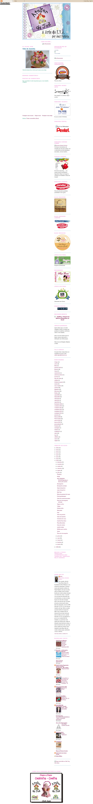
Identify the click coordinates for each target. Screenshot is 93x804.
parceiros (56, 415)
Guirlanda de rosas (61, 518)
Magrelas (56, 389)
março (59, 540)
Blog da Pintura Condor (62, 751)
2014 (57, 449)
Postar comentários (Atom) (33, 118)
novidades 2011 (58, 407)
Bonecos (56, 369)
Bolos (55, 365)
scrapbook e (57, 431)
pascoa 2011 (57, 420)
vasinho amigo (60, 527)
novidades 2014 (58, 413)
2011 (57, 456)
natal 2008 (56, 394)
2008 (57, 547)
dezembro (59, 462)
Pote (58, 512)
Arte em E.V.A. (59, 660)
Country (56, 376)
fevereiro (59, 542)
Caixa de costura (61, 525)
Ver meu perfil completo (61, 633)
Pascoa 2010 (57, 418)
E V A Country (59, 715)
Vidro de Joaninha (29, 49)
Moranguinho (60, 483)
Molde (58, 476)
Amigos (56, 362)
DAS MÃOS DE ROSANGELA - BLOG (61, 706)
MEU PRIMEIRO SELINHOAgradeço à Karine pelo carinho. (62, 480)
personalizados (57, 424)
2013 (57, 452)
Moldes (56, 393)
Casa (55, 371)
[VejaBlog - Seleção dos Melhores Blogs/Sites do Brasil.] (62, 318)
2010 (57, 458)
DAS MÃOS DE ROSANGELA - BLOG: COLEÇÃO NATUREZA (62, 718)
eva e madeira (57, 385)
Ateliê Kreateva (60, 732)
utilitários (56, 436)
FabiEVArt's (59, 741)
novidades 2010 (58, 405)
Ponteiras (56, 426)
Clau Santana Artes (60, 696)
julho (58, 472)
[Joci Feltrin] (55, 51)
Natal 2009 (57, 396)
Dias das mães (57, 378)
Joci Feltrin (56, 50)
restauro (56, 429)
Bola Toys (59, 492)
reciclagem (57, 427)
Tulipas (58, 506)
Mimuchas (56, 391)
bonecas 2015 (57, 367)
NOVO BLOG (59, 661)
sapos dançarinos (61, 490)
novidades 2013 (58, 411)
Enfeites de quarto (58, 382)
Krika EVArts (59, 756)
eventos (56, 387)
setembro (59, 468)
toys (55, 435)
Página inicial (38, 115)
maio (58, 538)
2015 (57, 447)
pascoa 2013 (57, 422)
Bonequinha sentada (62, 485)
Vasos (58, 531)
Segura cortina (60, 504)
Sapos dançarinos (61, 488)
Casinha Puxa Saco (61, 520)
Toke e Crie (59, 677)
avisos (55, 363)
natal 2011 (56, 400)
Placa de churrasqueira (62, 533)
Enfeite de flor (60, 508)
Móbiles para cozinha (62, 529)
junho (58, 536)
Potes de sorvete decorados (63, 498)
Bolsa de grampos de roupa (63, 494)
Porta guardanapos (61, 496)
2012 (57, 454)
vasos (55, 438)
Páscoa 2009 (57, 416)
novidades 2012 (58, 409)
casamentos (57, 373)
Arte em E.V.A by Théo (61, 686)
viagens (56, 440)
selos (55, 433)
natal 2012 (56, 402)
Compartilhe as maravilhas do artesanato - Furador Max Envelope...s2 (65, 681)
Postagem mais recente (28, 115)
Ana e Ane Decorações (61, 722)
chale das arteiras (58, 374)
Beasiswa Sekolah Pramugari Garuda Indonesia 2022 (65, 644)
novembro (59, 464)
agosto (59, 470)
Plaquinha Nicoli (65, 668)
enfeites (56, 380)
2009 (57, 460)
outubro (59, 466)
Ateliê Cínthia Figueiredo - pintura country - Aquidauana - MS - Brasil (62, 666)
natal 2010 (56, 398)
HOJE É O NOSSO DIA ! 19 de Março (65, 698)
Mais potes (59, 510)
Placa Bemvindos (61, 522)
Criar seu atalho (57, 53)
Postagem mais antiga (47, 115)
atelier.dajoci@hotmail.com (60, 355)
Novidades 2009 (58, 404)
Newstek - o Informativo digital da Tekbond (62, 651)
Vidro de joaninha (61, 514)
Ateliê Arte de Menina (61, 640)
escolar (56, 383)
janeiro (59, 544)
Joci (61, 576)
